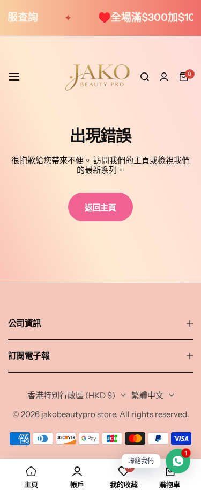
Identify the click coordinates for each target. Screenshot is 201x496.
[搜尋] (144, 76)
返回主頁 (100, 207)
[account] (164, 77)
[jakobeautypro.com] (97, 77)
